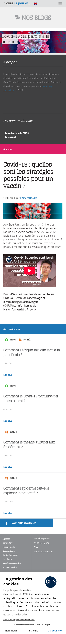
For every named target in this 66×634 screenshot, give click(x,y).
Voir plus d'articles (24, 523)
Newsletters (8, 543)
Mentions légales (10, 567)
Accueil (17, 3)
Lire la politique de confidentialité (19, 619)
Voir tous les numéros (43, 551)
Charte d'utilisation (10, 555)
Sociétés (27, 339)
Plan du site (7, 559)
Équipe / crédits (9, 547)
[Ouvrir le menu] (60, 3)
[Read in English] (35, 4)
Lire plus (7, 374)
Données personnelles (12, 563)
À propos (6, 539)
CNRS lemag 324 (41, 543)
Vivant (13, 339)
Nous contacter (9, 551)
